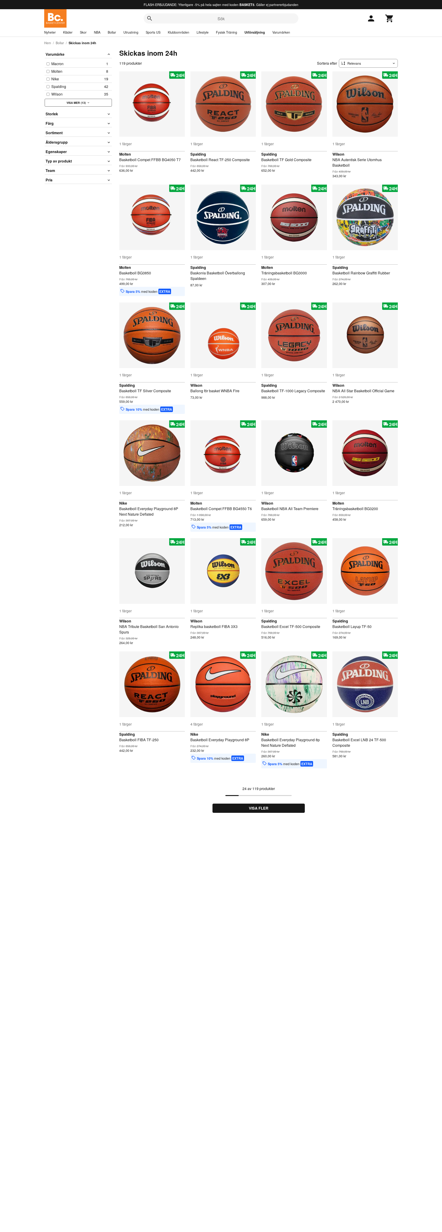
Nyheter (50, 32)
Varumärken (281, 32)
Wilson (338, 154)
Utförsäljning (254, 32)
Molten (125, 154)
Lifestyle (203, 32)
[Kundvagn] (389, 18)
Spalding (198, 154)
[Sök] (149, 18)
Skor (83, 32)
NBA (97, 32)
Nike (123, 503)
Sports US (153, 32)
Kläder (68, 32)
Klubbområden (178, 32)
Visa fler (258, 808)
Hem (47, 43)
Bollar (112, 32)
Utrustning (130, 32)
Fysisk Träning (226, 32)
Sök (221, 18)
